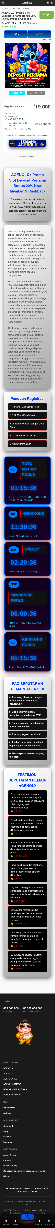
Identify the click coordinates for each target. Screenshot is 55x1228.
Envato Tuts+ (41, 1188)
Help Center (9, 1107)
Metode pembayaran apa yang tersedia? (26, 755)
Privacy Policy (10, 1165)
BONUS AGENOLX (11, 1094)
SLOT (27, 8)
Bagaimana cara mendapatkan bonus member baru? (26, 724)
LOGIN (15, 34)
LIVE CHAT (49, 1224)
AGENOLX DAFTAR (12, 1084)
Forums (7, 1136)
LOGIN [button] (15, 92)
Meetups (7, 1142)
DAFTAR (39, 34)
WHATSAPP (39, 1224)
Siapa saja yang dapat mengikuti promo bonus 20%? (25, 713)
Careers (7, 1160)
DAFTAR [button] (34, 92)
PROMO (6, 1224)
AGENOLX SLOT (11, 1079)
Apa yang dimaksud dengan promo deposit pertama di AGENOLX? (25, 700)
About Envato (9, 1155)
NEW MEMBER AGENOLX (15, 1089)
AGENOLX (5, 8)
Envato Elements (14, 1188)
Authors (7, 1113)
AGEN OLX (17, 8)
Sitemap (7, 1176)
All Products (23, 1191)
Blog (5, 1131)
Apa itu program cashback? (27, 734)
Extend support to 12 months (30, 124)
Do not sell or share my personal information (24, 1171)
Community (9, 1126)
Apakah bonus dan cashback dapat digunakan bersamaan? (26, 743)
